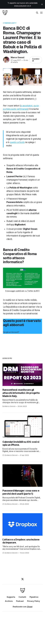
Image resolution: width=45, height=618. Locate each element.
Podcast (20, 601)
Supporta (11, 597)
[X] (22, 579)
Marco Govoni (17, 57)
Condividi (35, 60)
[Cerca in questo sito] (37, 13)
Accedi (22, 332)
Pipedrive (34, 597)
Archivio (9, 601)
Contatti (22, 597)
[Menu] (41, 13)
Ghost (29, 606)
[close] (42, 4)
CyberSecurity (9, 23)
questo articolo (17, 142)
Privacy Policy (33, 601)
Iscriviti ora (8, 328)
